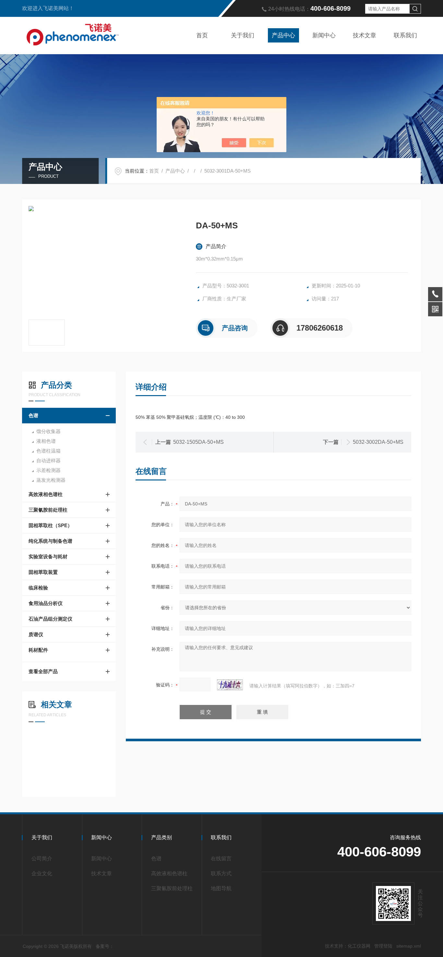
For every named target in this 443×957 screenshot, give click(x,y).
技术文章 (364, 35)
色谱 (33, 415)
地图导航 (221, 888)
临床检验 (38, 587)
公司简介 (41, 858)
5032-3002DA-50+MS (378, 442)
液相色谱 (46, 441)
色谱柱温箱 (48, 451)
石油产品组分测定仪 (50, 619)
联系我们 (405, 35)
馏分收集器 (48, 431)
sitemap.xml (408, 946)
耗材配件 (38, 650)
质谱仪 (36, 634)
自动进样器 (48, 460)
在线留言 (221, 858)
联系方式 (221, 873)
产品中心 (283, 35)
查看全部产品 (43, 671)
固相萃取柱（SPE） (50, 525)
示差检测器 (48, 470)
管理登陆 (383, 946)
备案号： (105, 946)
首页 (202, 35)
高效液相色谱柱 (46, 494)
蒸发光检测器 (51, 480)
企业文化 (41, 873)
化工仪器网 (359, 946)
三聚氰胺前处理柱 (48, 510)
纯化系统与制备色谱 (50, 541)
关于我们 (242, 35)
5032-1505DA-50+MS (198, 442)
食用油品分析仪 (46, 603)
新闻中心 (324, 35)
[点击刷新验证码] (230, 684)
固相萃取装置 (43, 572)
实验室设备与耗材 (48, 556)
